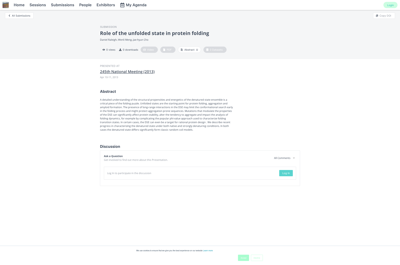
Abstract (189, 49)
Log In (286, 173)
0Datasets (216, 49)
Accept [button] (243, 257)
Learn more (208, 250)
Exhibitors (106, 5)
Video (150, 49)
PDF (169, 49)
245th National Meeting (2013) (127, 71)
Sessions (38, 5)
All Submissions (21, 15)
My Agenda (136, 5)
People (85, 5)
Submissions (62, 5)
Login (390, 5)
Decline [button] (257, 257)
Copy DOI (385, 15)
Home (19, 5)
